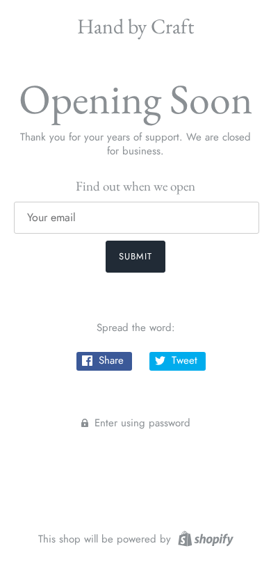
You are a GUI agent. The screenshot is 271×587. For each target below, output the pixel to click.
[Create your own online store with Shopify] (203, 537)
